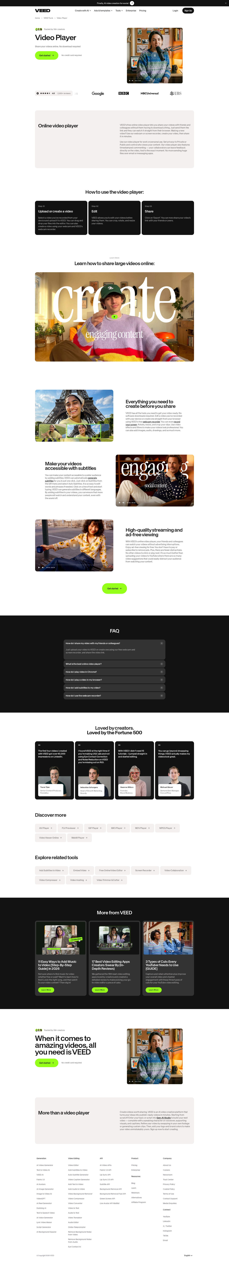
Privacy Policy (169, 1184)
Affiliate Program (138, 1202)
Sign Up (188, 10)
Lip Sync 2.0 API (107, 1179)
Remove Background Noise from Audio (79, 1240)
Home (37, 18)
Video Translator (75, 1217)
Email (165, 1240)
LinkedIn (166, 1221)
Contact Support (170, 1198)
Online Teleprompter (76, 1227)
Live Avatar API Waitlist (109, 1203)
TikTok (165, 1235)
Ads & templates (102, 10)
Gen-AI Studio (164, 1117)
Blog (133, 1183)
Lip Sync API (105, 1175)
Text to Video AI (43, 1170)
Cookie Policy (169, 1189)
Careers (166, 1170)
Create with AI (82, 10)
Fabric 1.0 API (105, 1170)
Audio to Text (73, 1213)
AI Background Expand (46, 1232)
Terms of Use (168, 1194)
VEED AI (40, 1175)
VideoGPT (41, 1198)
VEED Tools (48, 18)
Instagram (167, 1231)
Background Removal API (111, 1189)
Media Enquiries (170, 1203)
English (187, 1256)
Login (175, 10)
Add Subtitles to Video (77, 1170)
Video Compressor (76, 1198)
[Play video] (114, 317)
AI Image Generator (45, 1189)
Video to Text (73, 1208)
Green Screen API (107, 1198)
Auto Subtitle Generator (78, 1175)
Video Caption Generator (79, 1179)
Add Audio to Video (76, 1189)
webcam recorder (151, 421)
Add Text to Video (75, 1184)
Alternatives (136, 1197)
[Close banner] (225, 3)
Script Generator (44, 1227)
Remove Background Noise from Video (79, 1233)
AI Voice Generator (45, 1217)
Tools (118, 10)
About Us (167, 1165)
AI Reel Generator (44, 1203)
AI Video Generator (45, 1165)
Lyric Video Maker (44, 1222)
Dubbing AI (41, 1208)
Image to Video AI (44, 1194)
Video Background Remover (80, 1194)
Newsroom (167, 1175)
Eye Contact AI (74, 1247)
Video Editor (73, 1165)
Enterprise (131, 10)
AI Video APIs (105, 1165)
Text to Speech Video (46, 1213)
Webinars (135, 1193)
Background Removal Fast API (113, 1194)
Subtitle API (105, 1184)
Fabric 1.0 (41, 1179)
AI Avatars (41, 1184)
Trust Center (168, 1179)
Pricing (142, 10)
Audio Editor (73, 1222)
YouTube (166, 1216)
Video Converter (75, 1203)
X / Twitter (167, 1226)
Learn (133, 1188)
